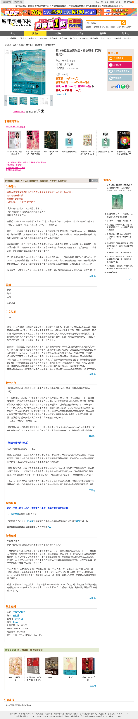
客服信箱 (102, 714)
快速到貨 (18, 2)
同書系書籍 (10, 650)
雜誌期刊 (127, 38)
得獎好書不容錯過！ (13, 170)
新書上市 (22, 38)
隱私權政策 (73, 714)
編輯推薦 (44, 181)
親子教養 (117, 38)
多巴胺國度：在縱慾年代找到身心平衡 (124, 154)
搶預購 (96, 27)
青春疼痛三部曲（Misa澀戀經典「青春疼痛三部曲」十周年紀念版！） (119, 236)
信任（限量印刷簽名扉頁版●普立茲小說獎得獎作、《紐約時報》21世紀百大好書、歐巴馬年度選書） (120, 187)
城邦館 (35, 33)
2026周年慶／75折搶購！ (15, 127)
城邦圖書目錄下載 (61, 714)
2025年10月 (19, 111)
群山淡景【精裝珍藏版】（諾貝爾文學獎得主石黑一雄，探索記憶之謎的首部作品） (120, 259)
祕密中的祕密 (112, 272)
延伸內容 (34, 181)
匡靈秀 (102, 27)
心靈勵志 (84, 38)
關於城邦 (13, 714)
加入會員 (104, 2)
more (128, 279)
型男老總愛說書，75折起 (15, 168)
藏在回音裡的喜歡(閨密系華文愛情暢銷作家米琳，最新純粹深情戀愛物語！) (120, 246)
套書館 (80, 33)
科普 (102, 38)
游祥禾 (113, 27)
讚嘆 (78, 521)
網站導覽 (39, 714)
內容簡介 (9, 181)
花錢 (123, 27)
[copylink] (127, 87)
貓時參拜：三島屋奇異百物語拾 (119, 221)
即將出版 (33, 38)
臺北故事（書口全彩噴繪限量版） (120, 252)
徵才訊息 (22, 714)
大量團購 (48, 714)
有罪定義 (51, 677)
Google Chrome (35, 716)
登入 (97, 2)
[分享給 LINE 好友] (123, 87)
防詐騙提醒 (84, 714)
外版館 (57, 33)
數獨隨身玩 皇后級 (105, 152)
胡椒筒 (16, 615)
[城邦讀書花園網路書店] (16, 31)
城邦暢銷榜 (11, 38)
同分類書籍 (22, 650)
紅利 (112, 2)
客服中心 (93, 714)
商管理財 (53, 38)
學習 (109, 38)
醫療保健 (94, 38)
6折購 (118, 2)
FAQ (29, 705)
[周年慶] (69, 16)
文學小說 (43, 38)
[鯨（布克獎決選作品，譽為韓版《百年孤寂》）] (13, 104)
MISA (119, 27)
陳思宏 (30, 521)
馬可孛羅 (68, 64)
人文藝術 (63, 38)
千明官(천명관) (69, 60)
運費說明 (7, 2)
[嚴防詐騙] (69, 7)
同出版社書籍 (36, 650)
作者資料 (54, 181)
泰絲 (107, 27)
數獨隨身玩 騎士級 (69, 152)
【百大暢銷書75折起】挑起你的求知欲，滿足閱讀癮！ (27, 162)
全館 (12, 33)
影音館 (125, 33)
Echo (15, 622)
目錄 (17, 181)
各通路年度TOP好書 (14, 165)
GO (49, 527)
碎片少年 (70, 677)
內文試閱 (24, 181)
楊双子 (129, 27)
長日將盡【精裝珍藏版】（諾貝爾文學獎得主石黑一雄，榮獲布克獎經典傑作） (120, 227)
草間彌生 (89, 27)
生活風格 (73, 38)
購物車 (131, 2)
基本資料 (63, 181)
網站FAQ (30, 714)
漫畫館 (103, 33)
